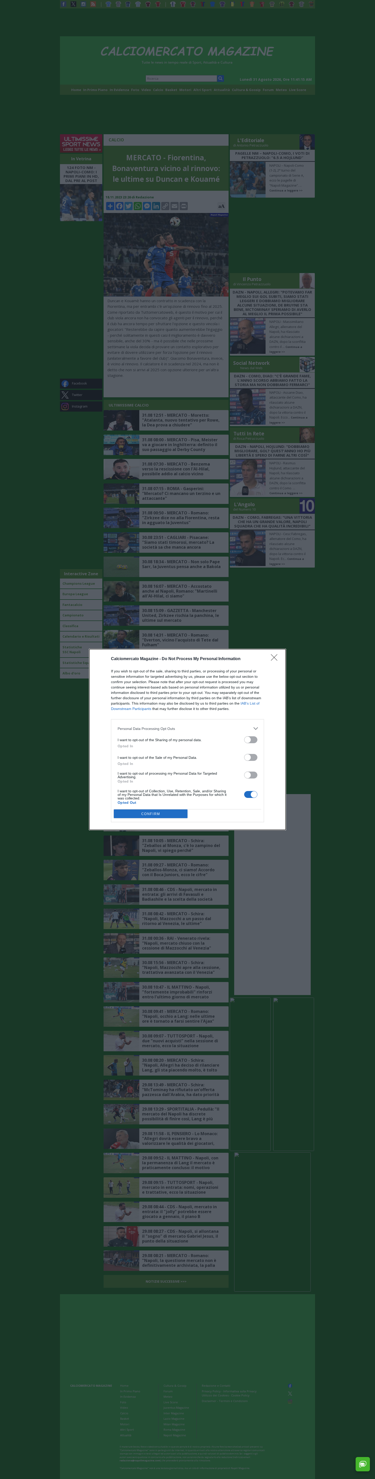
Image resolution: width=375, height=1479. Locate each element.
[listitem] (187, 728)
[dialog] (187, 739)
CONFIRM (150, 814)
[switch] (250, 739)
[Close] (276, 659)
